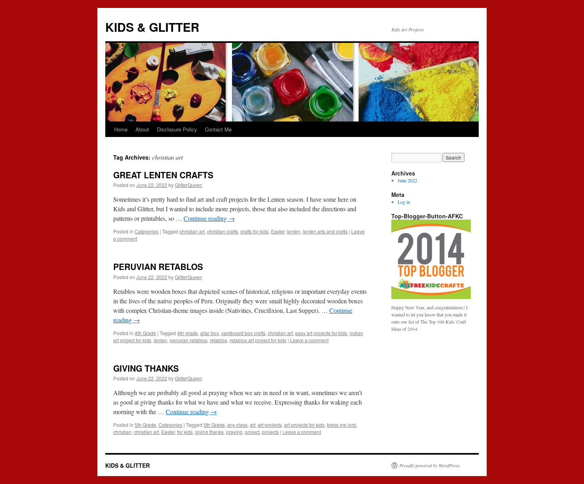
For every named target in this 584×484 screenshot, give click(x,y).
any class (237, 424)
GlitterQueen (188, 184)
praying (234, 431)
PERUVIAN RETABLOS (158, 266)
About (142, 129)
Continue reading (209, 218)
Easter (277, 231)
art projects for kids (304, 424)
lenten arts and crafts (325, 231)
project (252, 431)
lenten (293, 231)
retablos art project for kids (258, 340)
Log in (404, 202)
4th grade (187, 333)
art (252, 424)
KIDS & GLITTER (152, 26)
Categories (147, 231)
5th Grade (145, 424)
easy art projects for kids (321, 333)
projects (270, 431)
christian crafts (222, 231)
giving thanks (209, 431)
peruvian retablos (188, 340)
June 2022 (407, 180)
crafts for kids (254, 231)
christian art (192, 231)
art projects (270, 424)
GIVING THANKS (146, 368)
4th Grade (145, 333)
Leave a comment (309, 340)
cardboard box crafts (243, 333)
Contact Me (218, 129)
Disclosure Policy (177, 129)
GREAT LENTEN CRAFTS (163, 175)
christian (122, 431)
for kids (185, 431)
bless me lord (341, 424)
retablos (218, 340)
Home (121, 129)
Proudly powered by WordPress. (430, 465)
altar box (209, 333)
